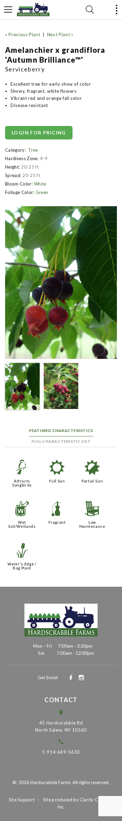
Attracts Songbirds (22, 483)
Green (42, 192)
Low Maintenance (92, 524)
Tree (33, 150)
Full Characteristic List (61, 441)
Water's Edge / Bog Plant (21, 566)
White (40, 184)
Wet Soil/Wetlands (22, 524)
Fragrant (56, 522)
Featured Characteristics (61, 430)
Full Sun (57, 481)
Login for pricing (39, 132)
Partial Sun (92, 481)
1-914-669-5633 (61, 752)
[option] (61, 282)
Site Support (22, 799)
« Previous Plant (22, 34)
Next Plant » (60, 34)
